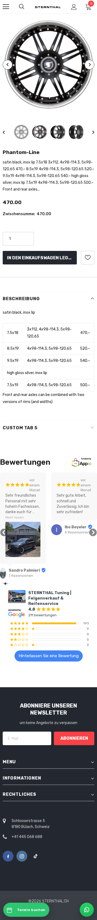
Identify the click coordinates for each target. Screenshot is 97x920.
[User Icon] (74, 7)
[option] (48, 65)
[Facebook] (8, 856)
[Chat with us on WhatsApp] (87, 910)
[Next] (89, 65)
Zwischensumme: (19, 214)
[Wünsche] (87, 257)
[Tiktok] (35, 856)
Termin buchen (31, 910)
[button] (4, 532)
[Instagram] (21, 856)
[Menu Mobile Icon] (6, 7)
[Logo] (48, 7)
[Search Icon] (21, 6)
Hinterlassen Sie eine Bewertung (49, 655)
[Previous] (7, 65)
